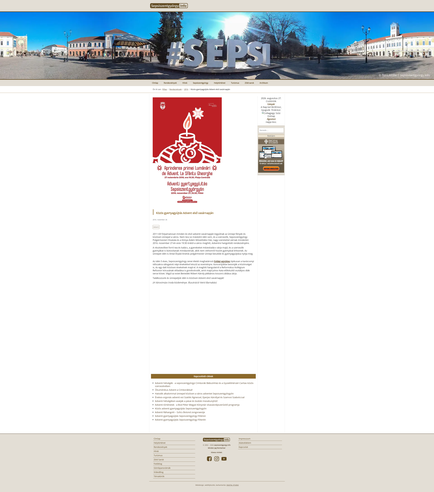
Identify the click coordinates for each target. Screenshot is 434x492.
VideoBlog (158, 472)
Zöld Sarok (159, 459)
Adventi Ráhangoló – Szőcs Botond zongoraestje (180, 412)
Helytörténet (219, 83)
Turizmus (235, 83)
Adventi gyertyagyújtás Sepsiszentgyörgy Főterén (180, 419)
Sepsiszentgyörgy (200, 83)
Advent (156, 227)
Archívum (264, 83)
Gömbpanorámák (162, 468)
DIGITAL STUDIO (233, 485)
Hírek (184, 83)
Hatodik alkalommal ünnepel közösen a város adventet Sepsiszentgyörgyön (194, 393)
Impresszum (244, 438)
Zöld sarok (249, 83)
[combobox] (271, 130)
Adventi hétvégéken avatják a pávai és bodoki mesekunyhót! (186, 401)
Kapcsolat (243, 447)
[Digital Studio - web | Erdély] (271, 154)
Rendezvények (170, 83)
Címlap (155, 83)
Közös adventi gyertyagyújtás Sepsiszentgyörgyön (180, 408)
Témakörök (159, 476)
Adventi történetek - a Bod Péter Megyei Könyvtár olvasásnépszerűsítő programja (197, 404)
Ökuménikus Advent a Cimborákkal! (174, 389)
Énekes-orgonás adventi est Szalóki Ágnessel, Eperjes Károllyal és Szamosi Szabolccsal (199, 397)
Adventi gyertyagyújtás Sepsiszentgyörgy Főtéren (180, 415)
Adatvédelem (245, 442)
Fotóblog (158, 463)
